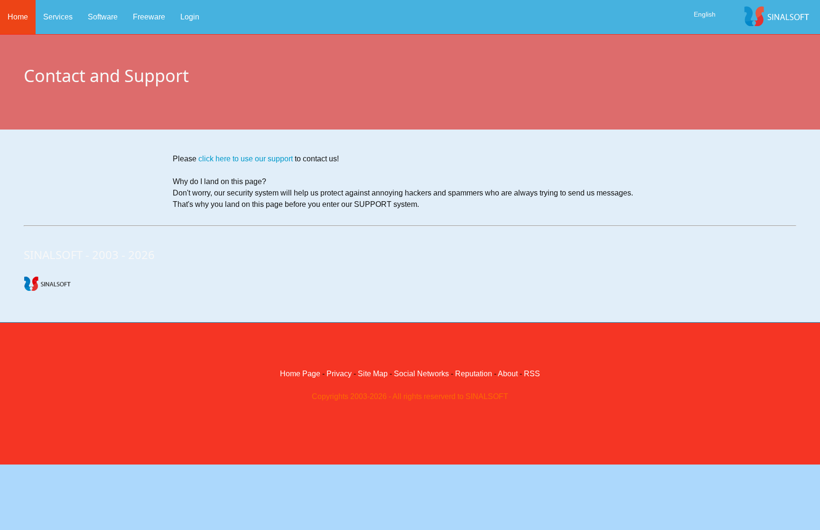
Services (58, 17)
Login (189, 17)
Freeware (149, 17)
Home (18, 17)
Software (103, 17)
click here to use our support (245, 159)
